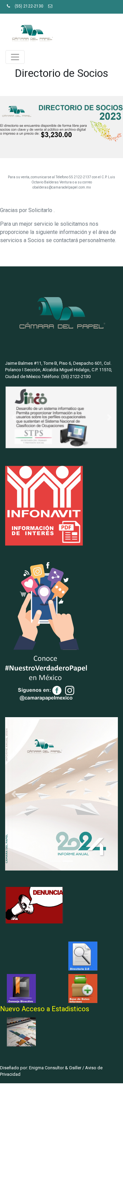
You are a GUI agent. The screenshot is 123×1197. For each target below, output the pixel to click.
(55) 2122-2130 (29, 6)
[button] (13, 417)
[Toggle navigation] (15, 57)
